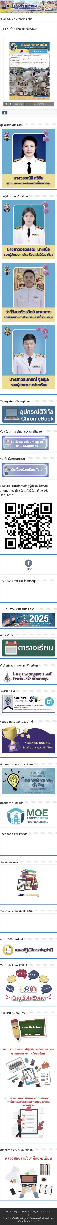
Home (6, 19)
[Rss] (28, 1215)
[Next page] (11, 104)
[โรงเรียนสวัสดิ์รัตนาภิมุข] (28, 6)
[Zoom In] (31, 104)
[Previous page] (6, 104)
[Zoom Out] (26, 104)
